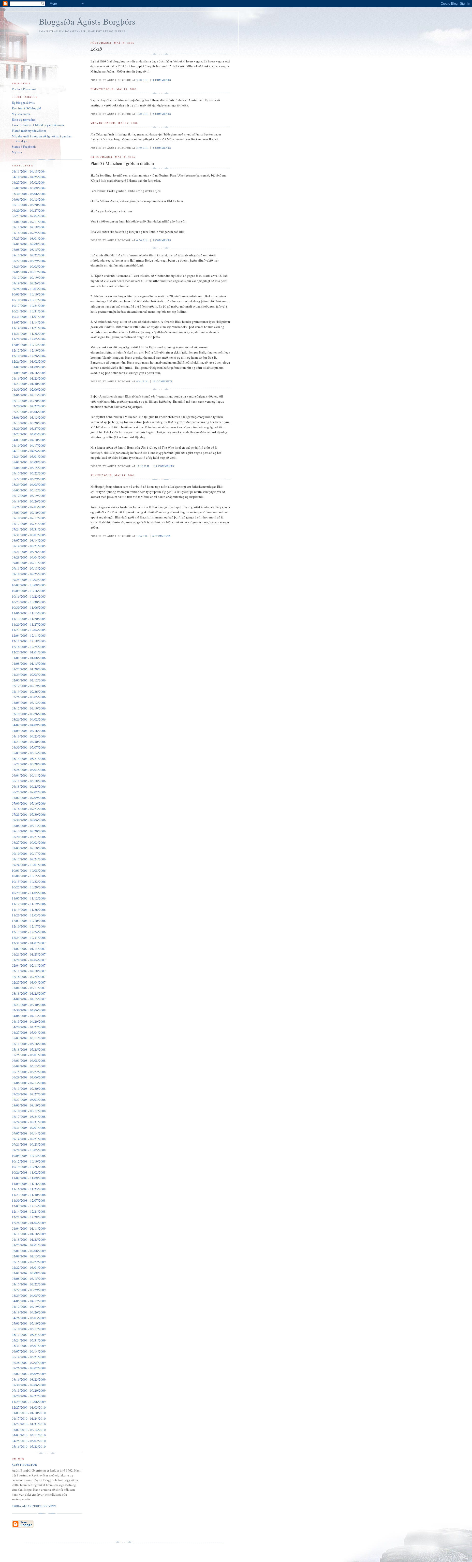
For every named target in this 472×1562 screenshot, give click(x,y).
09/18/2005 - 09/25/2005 (29, 574)
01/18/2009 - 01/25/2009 (29, 1239)
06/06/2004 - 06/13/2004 (29, 199)
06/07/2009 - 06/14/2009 (29, 1351)
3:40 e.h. (142, 147)
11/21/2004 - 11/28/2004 (29, 333)
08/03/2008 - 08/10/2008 (29, 1105)
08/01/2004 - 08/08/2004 (29, 244)
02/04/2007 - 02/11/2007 (29, 965)
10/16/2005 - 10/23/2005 (29, 596)
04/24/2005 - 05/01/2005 (29, 456)
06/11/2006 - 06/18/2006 (29, 781)
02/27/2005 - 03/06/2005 (29, 412)
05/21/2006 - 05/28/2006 (29, 764)
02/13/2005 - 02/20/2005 (29, 400)
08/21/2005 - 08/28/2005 (29, 551)
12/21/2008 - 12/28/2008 (29, 1217)
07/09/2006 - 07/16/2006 (29, 803)
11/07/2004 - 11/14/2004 (29, 322)
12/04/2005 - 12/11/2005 (29, 635)
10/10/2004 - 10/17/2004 (29, 300)
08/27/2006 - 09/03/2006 (29, 842)
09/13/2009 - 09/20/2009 (29, 1390)
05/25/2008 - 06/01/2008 (29, 1055)
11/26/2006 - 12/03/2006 (29, 915)
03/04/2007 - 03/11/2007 (29, 988)
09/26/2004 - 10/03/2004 (29, 289)
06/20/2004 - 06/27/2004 (29, 210)
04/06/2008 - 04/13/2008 (29, 1016)
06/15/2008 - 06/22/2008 (29, 1072)
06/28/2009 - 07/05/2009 (29, 1362)
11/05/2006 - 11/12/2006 (29, 898)
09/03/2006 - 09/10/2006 (29, 848)
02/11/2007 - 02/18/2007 (29, 971)
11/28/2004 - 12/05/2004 (29, 339)
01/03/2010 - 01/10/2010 (29, 1413)
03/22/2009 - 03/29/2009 (29, 1290)
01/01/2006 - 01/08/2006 (29, 658)
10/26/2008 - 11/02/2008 (29, 1172)
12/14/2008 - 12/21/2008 (29, 1211)
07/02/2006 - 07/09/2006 (29, 798)
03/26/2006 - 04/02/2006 (29, 719)
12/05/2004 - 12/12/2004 (29, 344)
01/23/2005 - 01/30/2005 (29, 384)
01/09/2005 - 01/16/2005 (29, 372)
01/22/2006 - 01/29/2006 (29, 669)
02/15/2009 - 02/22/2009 (29, 1262)
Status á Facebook (24, 146)
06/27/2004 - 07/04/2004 (29, 216)
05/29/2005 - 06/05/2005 (29, 484)
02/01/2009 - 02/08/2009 (29, 1251)
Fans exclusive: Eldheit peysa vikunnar (38, 125)
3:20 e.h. (142, 80)
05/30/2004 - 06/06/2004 (29, 194)
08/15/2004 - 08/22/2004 (29, 255)
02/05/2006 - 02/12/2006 (29, 680)
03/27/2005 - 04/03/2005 (29, 434)
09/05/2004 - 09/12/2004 (29, 272)
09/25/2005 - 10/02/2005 (29, 579)
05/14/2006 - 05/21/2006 (29, 758)
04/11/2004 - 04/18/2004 (29, 171)
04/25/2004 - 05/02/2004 (29, 182)
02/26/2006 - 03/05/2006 (29, 697)
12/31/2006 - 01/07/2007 (29, 943)
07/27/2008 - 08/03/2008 (29, 1099)
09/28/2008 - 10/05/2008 (29, 1150)
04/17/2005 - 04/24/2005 (29, 451)
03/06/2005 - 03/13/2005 (29, 417)
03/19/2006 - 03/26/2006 (29, 714)
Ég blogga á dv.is (23, 102)
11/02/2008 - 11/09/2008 (29, 1178)
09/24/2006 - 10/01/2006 (29, 865)
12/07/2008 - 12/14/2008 (29, 1206)
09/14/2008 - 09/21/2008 (29, 1139)
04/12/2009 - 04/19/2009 (29, 1306)
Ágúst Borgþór (24, 1464)
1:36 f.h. (142, 536)
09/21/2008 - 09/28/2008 (29, 1144)
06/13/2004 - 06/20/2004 (29, 205)
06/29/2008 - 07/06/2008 (29, 1077)
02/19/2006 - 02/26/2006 (29, 691)
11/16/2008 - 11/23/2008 (29, 1189)
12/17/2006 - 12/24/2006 (29, 932)
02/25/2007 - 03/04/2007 (29, 982)
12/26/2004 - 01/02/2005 (29, 361)
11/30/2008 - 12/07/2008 (29, 1200)
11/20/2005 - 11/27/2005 (29, 624)
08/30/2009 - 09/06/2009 (29, 1385)
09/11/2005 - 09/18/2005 (29, 568)
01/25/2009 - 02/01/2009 (29, 1245)
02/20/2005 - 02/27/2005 (29, 406)
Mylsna (17, 152)
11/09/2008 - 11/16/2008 (29, 1183)
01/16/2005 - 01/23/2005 (29, 378)
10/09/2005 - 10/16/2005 (29, 591)
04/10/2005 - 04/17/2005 (29, 445)
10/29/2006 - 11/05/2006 (29, 893)
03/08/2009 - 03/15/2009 (29, 1278)
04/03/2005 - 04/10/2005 (29, 440)
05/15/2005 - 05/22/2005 (29, 473)
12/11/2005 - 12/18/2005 (29, 641)
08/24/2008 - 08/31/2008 (29, 1122)
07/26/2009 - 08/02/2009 (29, 1368)
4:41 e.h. (142, 381)
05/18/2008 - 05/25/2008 (29, 1049)
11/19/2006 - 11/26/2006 (29, 909)
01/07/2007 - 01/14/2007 (29, 948)
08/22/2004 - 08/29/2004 (29, 261)
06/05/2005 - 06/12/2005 (29, 490)
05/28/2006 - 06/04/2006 (29, 769)
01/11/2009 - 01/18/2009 (29, 1234)
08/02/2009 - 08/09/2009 (29, 1373)
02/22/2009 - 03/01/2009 (29, 1267)
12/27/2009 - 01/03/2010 (29, 1407)
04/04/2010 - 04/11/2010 (29, 1435)
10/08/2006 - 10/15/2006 (29, 876)
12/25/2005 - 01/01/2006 (29, 652)
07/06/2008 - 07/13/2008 (29, 1083)
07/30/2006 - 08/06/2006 (29, 820)
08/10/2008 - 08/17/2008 (29, 1111)
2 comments (162, 114)
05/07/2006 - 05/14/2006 (29, 753)
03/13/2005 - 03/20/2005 (29, 423)
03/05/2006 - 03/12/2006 (29, 702)
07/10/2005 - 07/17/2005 (29, 518)
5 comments (162, 240)
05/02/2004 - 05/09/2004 (29, 188)
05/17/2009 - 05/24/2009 (29, 1334)
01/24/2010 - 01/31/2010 (29, 1424)
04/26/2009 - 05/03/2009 (29, 1318)
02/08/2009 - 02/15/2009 (29, 1256)
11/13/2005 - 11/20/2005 (29, 619)
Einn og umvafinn (24, 119)
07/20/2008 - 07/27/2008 (29, 1094)
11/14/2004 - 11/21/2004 (29, 328)
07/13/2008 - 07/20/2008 (29, 1088)
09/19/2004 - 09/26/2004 (29, 283)
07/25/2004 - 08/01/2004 (29, 238)
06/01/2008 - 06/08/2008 (29, 1060)
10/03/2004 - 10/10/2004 (29, 294)
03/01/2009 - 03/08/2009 (29, 1273)
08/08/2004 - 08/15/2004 (29, 249)
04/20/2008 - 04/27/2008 (29, 1027)
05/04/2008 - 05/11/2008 (29, 1038)
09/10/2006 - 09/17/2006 (29, 853)
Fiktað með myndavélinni (29, 130)
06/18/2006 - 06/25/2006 (29, 786)
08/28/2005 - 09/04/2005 (29, 557)
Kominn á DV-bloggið (26, 108)
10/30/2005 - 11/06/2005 (29, 607)
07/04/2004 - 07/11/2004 (29, 222)
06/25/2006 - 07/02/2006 (29, 792)
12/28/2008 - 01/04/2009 (29, 1223)
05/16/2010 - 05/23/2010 (29, 1446)
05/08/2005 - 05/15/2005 (29, 468)
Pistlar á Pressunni (24, 89)
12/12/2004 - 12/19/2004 (29, 350)
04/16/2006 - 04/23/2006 (29, 736)
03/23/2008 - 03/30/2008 (29, 1004)
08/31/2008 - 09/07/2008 (29, 1127)
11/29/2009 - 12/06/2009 (29, 1402)
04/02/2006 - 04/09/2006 (29, 725)
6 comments (161, 536)
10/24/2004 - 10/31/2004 (29, 311)
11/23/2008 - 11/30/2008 (29, 1195)
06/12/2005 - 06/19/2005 (29, 495)
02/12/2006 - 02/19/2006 (29, 686)
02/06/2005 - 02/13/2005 (29, 395)
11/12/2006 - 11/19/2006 (29, 904)
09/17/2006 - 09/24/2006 (29, 859)
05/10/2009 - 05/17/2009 (29, 1329)
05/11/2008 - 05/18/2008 (29, 1044)
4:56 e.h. (142, 240)
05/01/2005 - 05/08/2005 (29, 462)
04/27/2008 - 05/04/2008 (29, 1032)
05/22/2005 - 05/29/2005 (29, 479)
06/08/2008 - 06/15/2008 (29, 1066)
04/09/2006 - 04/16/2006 (29, 730)
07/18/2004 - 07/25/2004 (29, 233)
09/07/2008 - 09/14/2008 (29, 1133)
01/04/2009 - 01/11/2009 (29, 1228)
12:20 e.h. (143, 466)
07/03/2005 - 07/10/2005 (29, 512)
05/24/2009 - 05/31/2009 (29, 1340)
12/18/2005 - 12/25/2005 (29, 647)
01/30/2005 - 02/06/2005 (29, 389)
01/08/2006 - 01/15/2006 (29, 663)
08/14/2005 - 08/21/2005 (29, 546)
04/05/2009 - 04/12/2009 (29, 1301)
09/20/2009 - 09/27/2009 (29, 1396)
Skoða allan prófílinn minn (34, 1506)
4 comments (162, 80)
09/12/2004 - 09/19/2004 (29, 277)
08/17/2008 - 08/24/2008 (29, 1116)
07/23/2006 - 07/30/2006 (29, 814)
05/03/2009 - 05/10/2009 (29, 1323)
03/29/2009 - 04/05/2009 (29, 1295)
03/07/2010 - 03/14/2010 (29, 1430)
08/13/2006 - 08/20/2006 (29, 831)
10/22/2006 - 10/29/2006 (29, 887)
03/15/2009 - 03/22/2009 (29, 1284)
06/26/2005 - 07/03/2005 (29, 507)
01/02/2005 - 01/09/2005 (29, 367)
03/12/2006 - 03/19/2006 (29, 708)
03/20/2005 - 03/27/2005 (29, 428)
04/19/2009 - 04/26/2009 (29, 1312)
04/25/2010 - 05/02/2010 (29, 1441)
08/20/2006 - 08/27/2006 (29, 837)
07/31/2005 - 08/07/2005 (29, 535)
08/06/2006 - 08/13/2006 (29, 826)
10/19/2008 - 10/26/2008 (29, 1166)
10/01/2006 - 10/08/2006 (29, 870)
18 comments (164, 466)
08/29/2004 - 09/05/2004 (29, 266)
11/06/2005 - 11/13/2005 (29, 613)
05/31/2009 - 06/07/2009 (29, 1345)
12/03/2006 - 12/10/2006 (29, 920)
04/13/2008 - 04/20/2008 (29, 1021)
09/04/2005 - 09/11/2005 (29, 562)
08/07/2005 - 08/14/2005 (29, 540)
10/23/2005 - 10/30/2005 (29, 602)
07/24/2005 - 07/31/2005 (29, 529)
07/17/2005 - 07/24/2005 (29, 523)
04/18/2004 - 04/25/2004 (29, 177)
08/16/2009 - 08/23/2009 (29, 1379)
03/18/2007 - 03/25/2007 (29, 993)
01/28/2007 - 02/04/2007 (29, 960)
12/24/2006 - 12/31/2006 (29, 937)
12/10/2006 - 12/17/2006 (29, 926)
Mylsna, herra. (21, 114)
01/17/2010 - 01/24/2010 (29, 1418)
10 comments (163, 381)
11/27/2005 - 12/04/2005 (29, 630)
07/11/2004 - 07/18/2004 (29, 227)
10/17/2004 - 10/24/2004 (29, 305)
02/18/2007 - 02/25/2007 (29, 976)
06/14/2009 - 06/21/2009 (29, 1357)
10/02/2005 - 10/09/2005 (29, 585)
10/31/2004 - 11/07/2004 (29, 316)
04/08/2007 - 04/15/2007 (29, 999)
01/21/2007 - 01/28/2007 (29, 954)
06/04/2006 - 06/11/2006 (29, 775)
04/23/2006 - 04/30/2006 (29, 741)
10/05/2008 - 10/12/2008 (29, 1155)
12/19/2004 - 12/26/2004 (29, 356)
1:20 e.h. (142, 114)
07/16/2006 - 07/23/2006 (29, 809)
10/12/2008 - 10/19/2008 (29, 1161)
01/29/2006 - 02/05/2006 (29, 674)
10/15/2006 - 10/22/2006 (29, 881)
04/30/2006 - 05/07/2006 (29, 747)
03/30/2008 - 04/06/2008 (29, 1010)
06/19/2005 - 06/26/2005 (29, 501)
